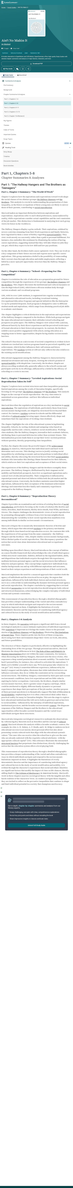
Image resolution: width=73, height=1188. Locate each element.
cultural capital (19, 416)
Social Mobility (7, 694)
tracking (21, 349)
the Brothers (6, 284)
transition (10, 629)
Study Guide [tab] (9, 75)
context (53, 705)
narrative (24, 624)
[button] (17, 69)
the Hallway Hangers (46, 199)
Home (3, 7)
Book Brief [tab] (23, 75)
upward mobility (54, 234)
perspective (16, 588)
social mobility (62, 457)
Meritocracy (34, 773)
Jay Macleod (5, 44)
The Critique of (22, 773)
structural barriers (9, 743)
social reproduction (43, 207)
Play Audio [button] (9, 69)
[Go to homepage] (9, 2)
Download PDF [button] (38, 63)
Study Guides (11, 7)
